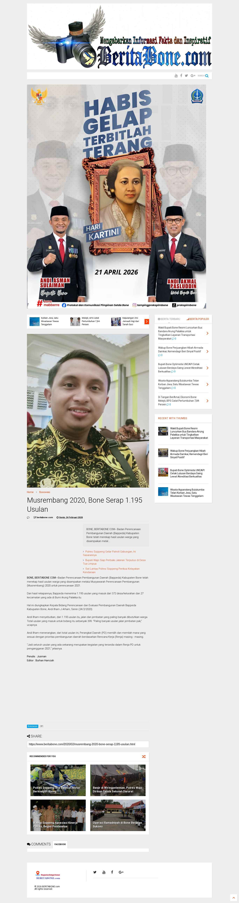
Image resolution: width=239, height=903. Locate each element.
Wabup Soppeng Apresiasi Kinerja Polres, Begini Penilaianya (55, 824)
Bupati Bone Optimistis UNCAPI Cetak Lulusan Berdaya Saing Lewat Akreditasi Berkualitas (187, 473)
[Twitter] (186, 76)
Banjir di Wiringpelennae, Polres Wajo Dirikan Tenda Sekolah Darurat (117, 789)
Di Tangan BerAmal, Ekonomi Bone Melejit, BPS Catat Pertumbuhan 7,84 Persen (91, 318)
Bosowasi (44, 492)
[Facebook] (181, 76)
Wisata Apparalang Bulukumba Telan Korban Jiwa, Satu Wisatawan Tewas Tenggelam (50, 318)
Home (30, 492)
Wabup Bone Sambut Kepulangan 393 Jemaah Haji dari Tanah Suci (132, 320)
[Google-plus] (193, 76)
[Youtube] (176, 76)
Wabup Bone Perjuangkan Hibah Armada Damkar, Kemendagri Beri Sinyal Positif (189, 453)
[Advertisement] (88, 694)
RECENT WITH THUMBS (172, 418)
